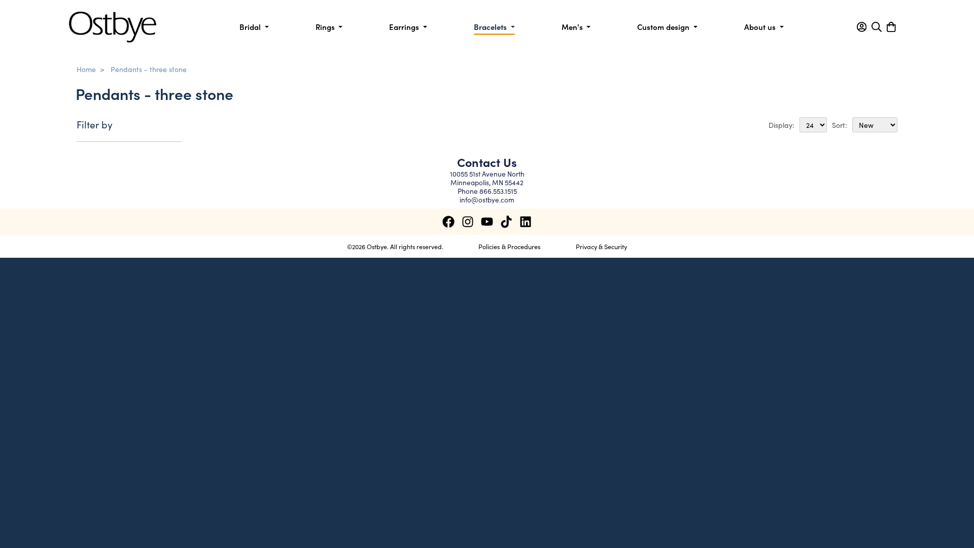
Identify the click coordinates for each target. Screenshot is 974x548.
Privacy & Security (601, 246)
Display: (781, 125)
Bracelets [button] (491, 26)
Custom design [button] (664, 26)
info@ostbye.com (487, 199)
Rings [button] (326, 26)
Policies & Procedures (509, 246)
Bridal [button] (251, 26)
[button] (861, 27)
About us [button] (761, 26)
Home (86, 69)
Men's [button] (573, 26)
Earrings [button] (405, 26)
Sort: (839, 125)
